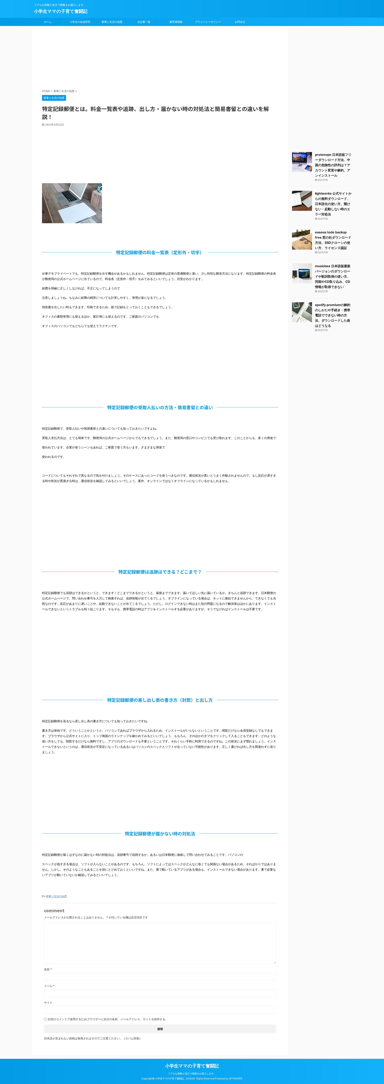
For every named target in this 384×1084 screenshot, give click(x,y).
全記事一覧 (143, 21)
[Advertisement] (139, 59)
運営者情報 (175, 21)
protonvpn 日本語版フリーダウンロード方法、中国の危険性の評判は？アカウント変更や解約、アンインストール (333, 165)
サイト (48, 1002)
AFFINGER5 (235, 1078)
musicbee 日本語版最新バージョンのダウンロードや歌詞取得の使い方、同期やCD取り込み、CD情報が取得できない (332, 276)
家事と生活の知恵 (112, 21)
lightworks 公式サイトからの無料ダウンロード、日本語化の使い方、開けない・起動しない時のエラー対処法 (333, 203)
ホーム (48, 21)
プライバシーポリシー (208, 21)
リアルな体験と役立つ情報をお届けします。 (192, 1073)
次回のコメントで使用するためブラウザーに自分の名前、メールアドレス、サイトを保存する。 (108, 1019)
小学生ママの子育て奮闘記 (61, 11)
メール (49, 986)
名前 (48, 969)
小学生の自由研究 (80, 21)
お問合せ (240, 21)
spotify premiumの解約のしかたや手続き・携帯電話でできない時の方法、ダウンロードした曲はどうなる (332, 315)
